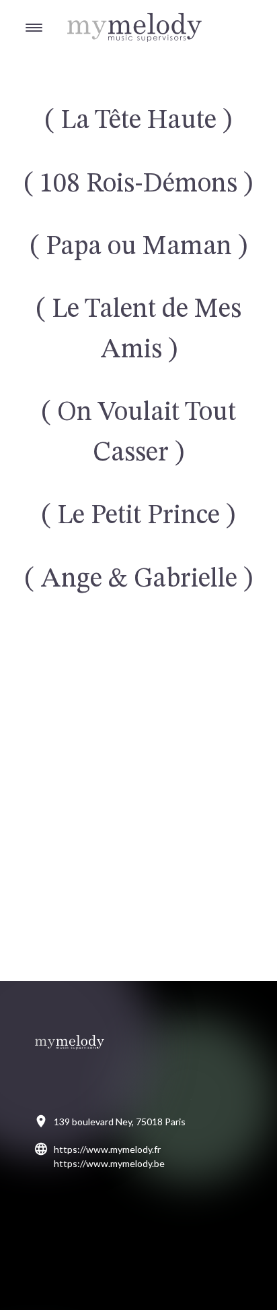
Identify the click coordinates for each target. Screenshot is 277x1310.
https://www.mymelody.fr (107, 1149)
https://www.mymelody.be (109, 1163)
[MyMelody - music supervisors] (101, 13)
